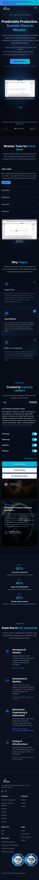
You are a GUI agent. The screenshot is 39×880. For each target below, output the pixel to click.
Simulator (4, 812)
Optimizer (4, 815)
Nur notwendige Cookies (19, 476)
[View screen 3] (21, 107)
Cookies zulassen (19, 464)
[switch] (34, 439)
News (3, 830)
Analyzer (4, 822)
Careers (23, 803)
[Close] (36, 3)
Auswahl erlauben (19, 470)
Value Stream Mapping (8, 800)
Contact (23, 806)
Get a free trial (19, 61)
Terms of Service (26, 837)
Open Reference (12, 489)
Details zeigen (28, 458)
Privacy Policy (25, 834)
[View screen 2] (18, 107)
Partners (23, 800)
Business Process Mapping (9, 845)
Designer (4, 808)
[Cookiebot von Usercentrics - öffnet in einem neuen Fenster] (29, 402)
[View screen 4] (22, 107)
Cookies (23, 840)
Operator (4, 818)
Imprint (23, 830)
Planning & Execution (7, 852)
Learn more (6, 182)
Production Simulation (7, 848)
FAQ (2, 834)
